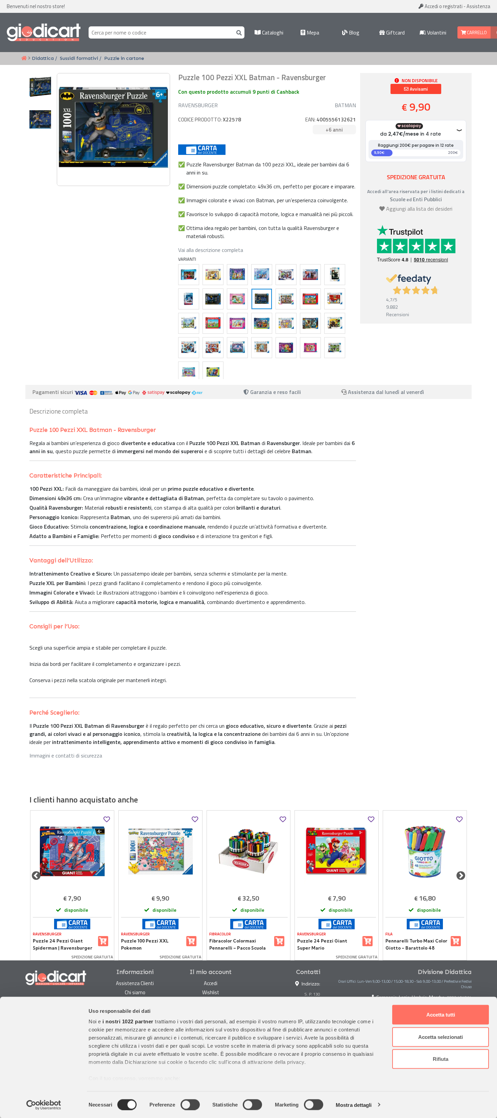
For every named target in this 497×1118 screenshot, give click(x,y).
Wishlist (210, 992)
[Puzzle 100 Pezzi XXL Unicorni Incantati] (237, 347)
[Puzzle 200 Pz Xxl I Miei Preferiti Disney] (237, 274)
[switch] (190, 1104)
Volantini (436, 32)
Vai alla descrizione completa (210, 250)
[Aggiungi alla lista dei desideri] (106, 819)
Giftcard (395, 32)
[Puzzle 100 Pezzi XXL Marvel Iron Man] (213, 347)
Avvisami (418, 89)
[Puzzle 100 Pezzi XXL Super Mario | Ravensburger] (310, 299)
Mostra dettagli (354, 1105)
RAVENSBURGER (198, 105)
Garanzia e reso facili (275, 392)
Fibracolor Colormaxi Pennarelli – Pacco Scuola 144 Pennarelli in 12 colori (237, 944)
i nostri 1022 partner (127, 1021)
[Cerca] (237, 32)
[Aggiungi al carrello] (103, 941)
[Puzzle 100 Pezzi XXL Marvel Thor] (189, 347)
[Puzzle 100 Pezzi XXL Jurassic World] (310, 323)
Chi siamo (135, 992)
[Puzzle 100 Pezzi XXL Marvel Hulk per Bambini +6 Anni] (335, 347)
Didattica (43, 58)
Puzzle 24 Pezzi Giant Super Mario (322, 944)
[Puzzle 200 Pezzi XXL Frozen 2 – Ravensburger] (189, 299)
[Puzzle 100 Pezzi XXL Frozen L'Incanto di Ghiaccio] (262, 274)
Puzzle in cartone (124, 58)
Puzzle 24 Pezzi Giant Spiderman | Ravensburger (62, 944)
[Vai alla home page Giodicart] (43, 32)
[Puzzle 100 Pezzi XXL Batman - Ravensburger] (262, 299)
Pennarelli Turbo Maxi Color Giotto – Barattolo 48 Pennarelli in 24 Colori (416, 944)
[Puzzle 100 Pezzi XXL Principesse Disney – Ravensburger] (237, 299)
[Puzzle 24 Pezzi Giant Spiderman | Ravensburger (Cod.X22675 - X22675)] (72, 851)
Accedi (443, 6)
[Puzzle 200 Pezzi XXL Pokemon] (189, 323)
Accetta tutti (440, 1015)
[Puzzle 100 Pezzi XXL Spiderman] (189, 274)
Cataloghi (272, 32)
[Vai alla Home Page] (24, 58)
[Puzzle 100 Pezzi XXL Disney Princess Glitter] (237, 323)
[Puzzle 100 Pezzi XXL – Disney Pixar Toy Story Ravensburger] (262, 347)
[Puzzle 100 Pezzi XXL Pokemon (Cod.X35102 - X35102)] (160, 851)
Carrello (476, 32)
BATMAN (345, 105)
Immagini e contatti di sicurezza (65, 755)
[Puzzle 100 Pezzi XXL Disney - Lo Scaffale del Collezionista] (286, 299)
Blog (353, 32)
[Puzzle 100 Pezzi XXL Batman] (213, 299)
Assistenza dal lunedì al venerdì (386, 392)
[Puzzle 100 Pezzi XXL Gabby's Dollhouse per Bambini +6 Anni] (189, 372)
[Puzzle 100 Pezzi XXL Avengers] (286, 274)
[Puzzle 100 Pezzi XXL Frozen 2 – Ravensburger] (310, 274)
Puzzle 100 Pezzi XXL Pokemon (145, 944)
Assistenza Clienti (135, 983)
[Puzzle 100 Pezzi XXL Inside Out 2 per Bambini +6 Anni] (286, 347)
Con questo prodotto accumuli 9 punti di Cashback (238, 92)
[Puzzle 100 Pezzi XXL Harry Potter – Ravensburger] (335, 274)
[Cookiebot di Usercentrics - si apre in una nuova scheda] (43, 1105)
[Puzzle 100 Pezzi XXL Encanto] (262, 323)
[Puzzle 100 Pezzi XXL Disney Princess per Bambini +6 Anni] (310, 347)
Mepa (312, 32)
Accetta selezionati (440, 1037)
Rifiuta (440, 1059)
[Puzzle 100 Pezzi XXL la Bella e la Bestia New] (213, 274)
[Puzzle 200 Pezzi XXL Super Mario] (213, 323)
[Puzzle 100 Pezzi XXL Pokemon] (335, 299)
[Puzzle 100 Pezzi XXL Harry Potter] (335, 323)
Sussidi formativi (79, 58)
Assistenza (478, 6)
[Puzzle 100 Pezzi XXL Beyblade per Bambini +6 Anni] (213, 372)
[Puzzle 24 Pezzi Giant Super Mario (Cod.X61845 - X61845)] (336, 851)
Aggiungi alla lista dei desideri (419, 209)
